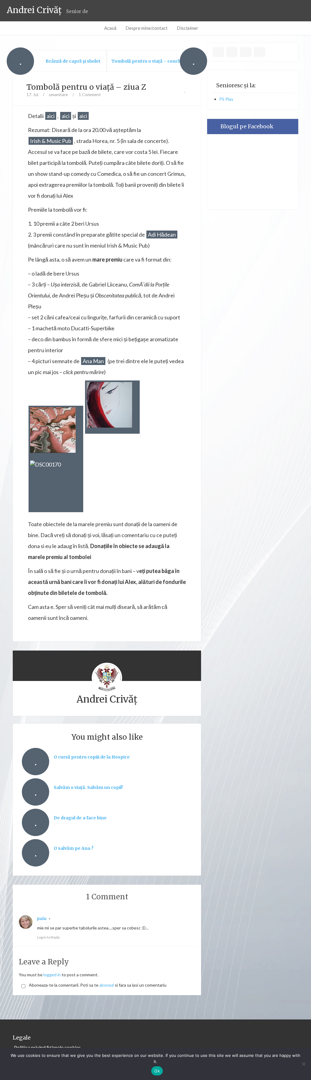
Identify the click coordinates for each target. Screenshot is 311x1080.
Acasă (110, 28)
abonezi (106, 985)
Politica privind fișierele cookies (47, 1047)
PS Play (226, 99)
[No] (303, 1064)
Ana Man (93, 361)
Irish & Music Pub (50, 140)
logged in (52, 974)
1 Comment (90, 94)
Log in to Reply (48, 937)
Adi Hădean (162, 234)
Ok (157, 1070)
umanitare (58, 94)
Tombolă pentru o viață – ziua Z (86, 87)
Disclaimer (187, 28)
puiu (41, 918)
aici (51, 116)
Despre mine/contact (146, 28)
